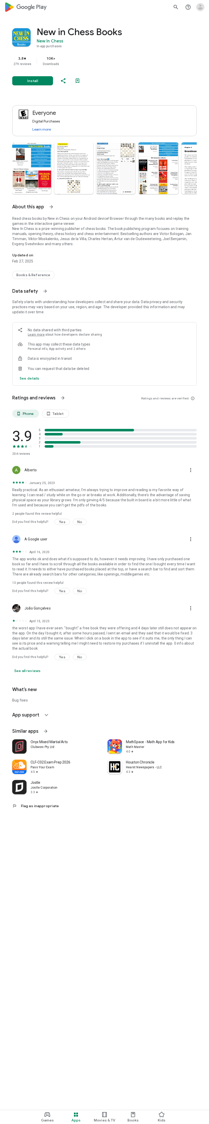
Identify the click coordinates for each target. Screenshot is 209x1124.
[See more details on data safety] (30, 378)
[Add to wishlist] (77, 81)
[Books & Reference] (33, 275)
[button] (31, 168)
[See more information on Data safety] (45, 291)
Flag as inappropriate (35, 806)
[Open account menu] (200, 7)
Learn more (41, 129)
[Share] (63, 81)
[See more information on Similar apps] (46, 731)
